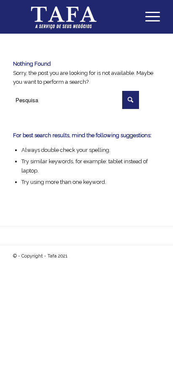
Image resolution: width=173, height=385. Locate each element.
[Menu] (148, 17)
